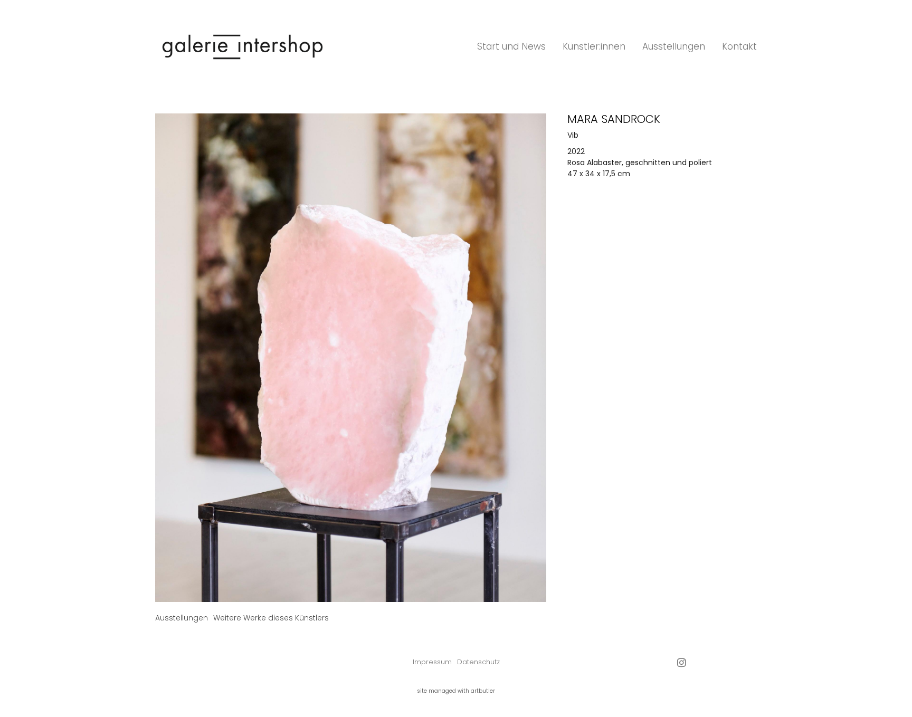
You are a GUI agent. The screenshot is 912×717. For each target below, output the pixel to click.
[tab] (181, 618)
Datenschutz (478, 662)
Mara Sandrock (613, 119)
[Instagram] (681, 662)
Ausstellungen (673, 46)
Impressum (432, 662)
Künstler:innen (594, 46)
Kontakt (739, 46)
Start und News (511, 46)
